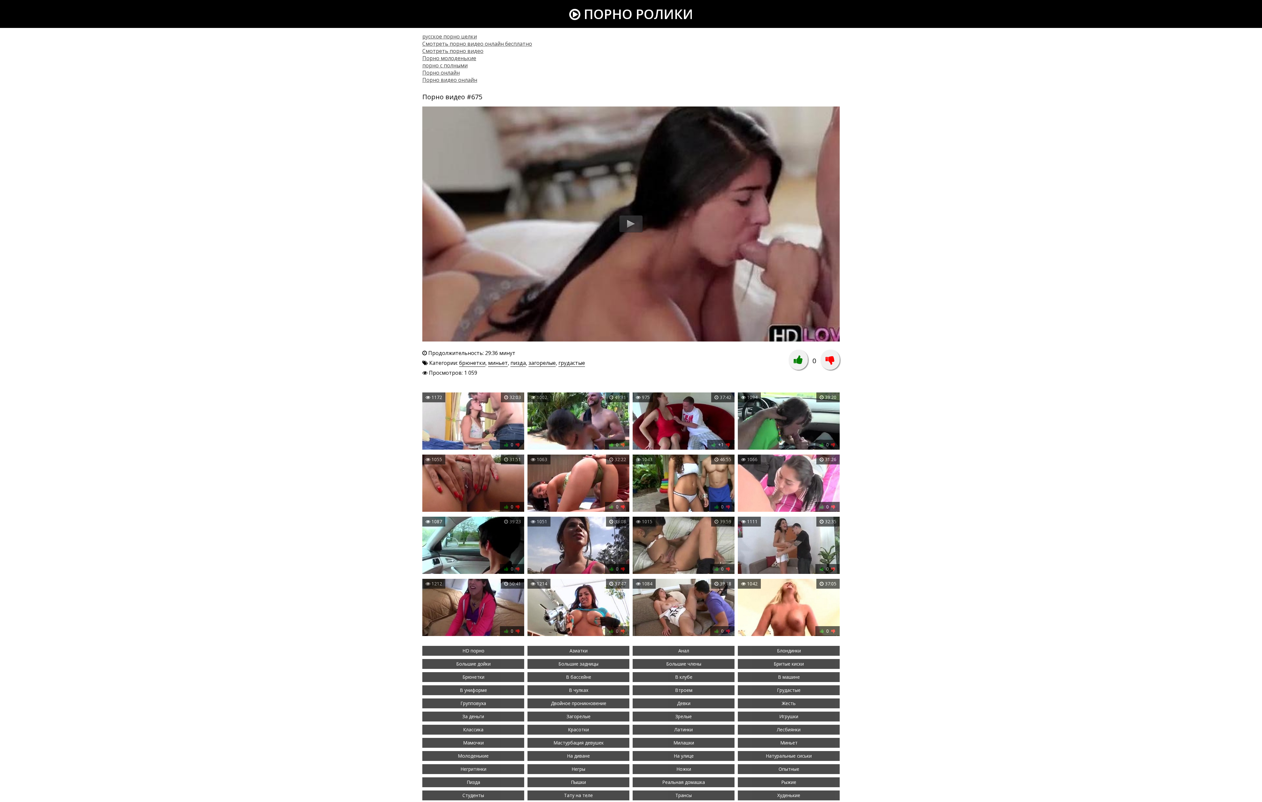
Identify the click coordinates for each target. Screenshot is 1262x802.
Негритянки (473, 769)
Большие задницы (578, 664)
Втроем (683, 690)
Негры (578, 769)
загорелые (542, 362)
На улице (684, 756)
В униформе (473, 690)
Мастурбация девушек (578, 743)
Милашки (683, 743)
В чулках (578, 690)
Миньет (789, 743)
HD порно (473, 651)
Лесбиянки (789, 729)
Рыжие (788, 782)
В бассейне (578, 677)
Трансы (683, 795)
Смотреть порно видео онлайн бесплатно (477, 43)
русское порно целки (449, 36)
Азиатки (579, 651)
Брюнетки (473, 677)
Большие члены (683, 664)
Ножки (683, 769)
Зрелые (683, 716)
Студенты (473, 795)
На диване (578, 756)
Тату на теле (578, 795)
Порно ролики (636, 14)
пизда (518, 362)
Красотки (578, 729)
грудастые (571, 362)
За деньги (473, 716)
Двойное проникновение (578, 703)
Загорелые (579, 716)
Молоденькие (473, 756)
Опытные (789, 769)
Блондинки (789, 651)
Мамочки (473, 743)
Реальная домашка (683, 782)
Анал (683, 651)
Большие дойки (473, 664)
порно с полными (445, 65)
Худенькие (788, 795)
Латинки (683, 729)
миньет (498, 362)
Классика (473, 729)
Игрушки (788, 716)
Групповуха (473, 703)
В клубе (683, 677)
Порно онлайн (441, 72)
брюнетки (472, 362)
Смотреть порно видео (452, 51)
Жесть (789, 703)
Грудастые (789, 690)
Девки (683, 703)
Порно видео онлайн (449, 79)
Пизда (473, 782)
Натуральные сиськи (789, 756)
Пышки (578, 782)
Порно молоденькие (449, 58)
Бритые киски (789, 664)
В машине (789, 677)
